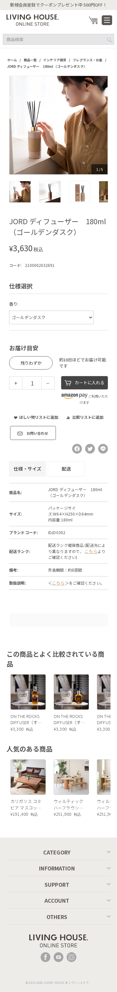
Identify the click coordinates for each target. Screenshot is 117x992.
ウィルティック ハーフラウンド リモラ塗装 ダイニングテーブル (69, 804)
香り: (14, 304)
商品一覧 (30, 59)
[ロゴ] (32, 19)
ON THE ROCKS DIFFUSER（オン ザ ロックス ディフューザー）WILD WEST (26, 719)
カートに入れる (89, 382)
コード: (15, 265)
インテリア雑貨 (54, 59)
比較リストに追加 (87, 417)
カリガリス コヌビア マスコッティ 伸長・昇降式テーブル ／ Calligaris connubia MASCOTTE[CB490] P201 (26, 804)
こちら (90, 551)
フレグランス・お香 (87, 59)
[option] (58, 125)
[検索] (109, 40)
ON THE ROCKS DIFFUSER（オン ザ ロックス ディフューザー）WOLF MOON (69, 719)
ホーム (12, 59)
